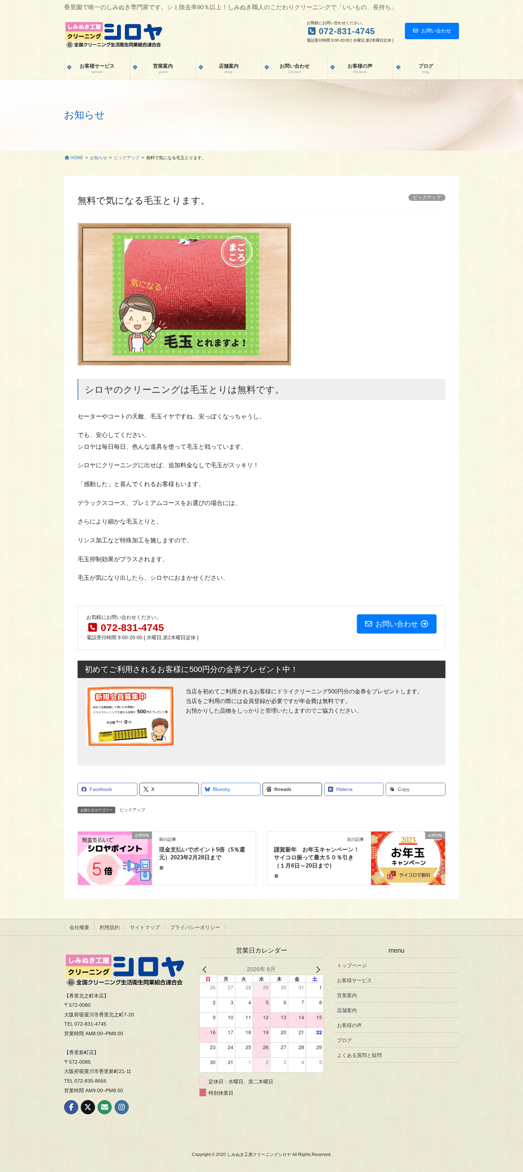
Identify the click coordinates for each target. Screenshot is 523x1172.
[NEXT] (317, 969)
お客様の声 (349, 1025)
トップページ (352, 965)
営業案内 (347, 995)
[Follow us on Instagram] (122, 1107)
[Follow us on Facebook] (71, 1107)
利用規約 (110, 927)
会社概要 (79, 927)
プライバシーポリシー (195, 927)
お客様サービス (354, 980)
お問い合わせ (436, 30)
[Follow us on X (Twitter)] (88, 1107)
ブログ (344, 1040)
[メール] (104, 1107)
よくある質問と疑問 (359, 1055)
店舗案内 (347, 1010)
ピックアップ (132, 809)
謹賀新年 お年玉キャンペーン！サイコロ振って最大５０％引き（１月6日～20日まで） (316, 858)
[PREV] (206, 969)
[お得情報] (115, 858)
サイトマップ (145, 927)
